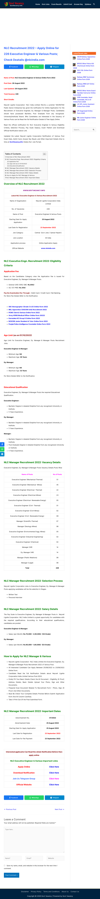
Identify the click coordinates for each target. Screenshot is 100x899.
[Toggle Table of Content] (43, 154)
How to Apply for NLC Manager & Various (21, 175)
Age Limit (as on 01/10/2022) (18, 163)
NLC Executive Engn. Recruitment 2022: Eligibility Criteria (26, 159)
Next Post (59, 809)
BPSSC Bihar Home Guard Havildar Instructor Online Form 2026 (84, 93)
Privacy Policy (36, 892)
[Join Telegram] (2, 454)
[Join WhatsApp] (2, 449)
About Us (65, 892)
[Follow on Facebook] (2, 444)
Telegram (56, 67)
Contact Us (75, 892)
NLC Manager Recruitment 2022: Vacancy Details (23, 168)
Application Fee (14, 161)
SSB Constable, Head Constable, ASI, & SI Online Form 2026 (82, 99)
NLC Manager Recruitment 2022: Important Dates (23, 177)
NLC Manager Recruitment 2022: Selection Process (24, 170)
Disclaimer (25, 892)
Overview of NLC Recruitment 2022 (18, 157)
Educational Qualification (17, 166)
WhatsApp (35, 67)
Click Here (54, 767)
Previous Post (10, 809)
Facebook (14, 67)
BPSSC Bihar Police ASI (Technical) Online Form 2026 (83, 66)
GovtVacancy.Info (16, 142)
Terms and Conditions (51, 892)
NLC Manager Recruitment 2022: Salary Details (22, 173)
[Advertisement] (50, 23)
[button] (94, 4)
